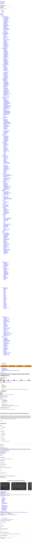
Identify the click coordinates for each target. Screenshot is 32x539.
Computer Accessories (7, 238)
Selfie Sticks (5, 94)
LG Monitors (5, 58)
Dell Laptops (5, 67)
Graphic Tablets (6, 46)
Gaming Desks (6, 120)
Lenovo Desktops (6, 53)
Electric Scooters (6, 197)
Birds (4, 228)
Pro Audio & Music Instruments (8, 333)
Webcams (5, 40)
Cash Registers (6, 188)
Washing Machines (6, 132)
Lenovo (5, 297)
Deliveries (3, 499)
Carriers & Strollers (6, 224)
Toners (4, 151)
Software (3, 190)
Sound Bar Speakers (6, 110)
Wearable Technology (6, 84)
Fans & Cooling (6, 21)
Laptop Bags (5, 77)
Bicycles (5, 202)
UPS (4, 38)
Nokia (4, 292)
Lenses (5, 330)
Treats (4, 216)
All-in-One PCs (6, 56)
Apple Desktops (6, 51)
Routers (5, 157)
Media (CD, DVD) (6, 33)
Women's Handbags (6, 204)
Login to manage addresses (3, 535)
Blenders (5, 127)
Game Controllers (6, 137)
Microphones (5, 42)
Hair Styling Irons (6, 209)
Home (3, 336)
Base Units (5, 182)
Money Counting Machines (7, 187)
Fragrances (5, 208)
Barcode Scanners (6, 184)
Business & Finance (6, 192)
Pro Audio (3, 173)
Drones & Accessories (7, 328)
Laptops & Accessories (5, 64)
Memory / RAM (6, 24)
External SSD (5, 27)
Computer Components (7, 233)
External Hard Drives (6, 29)
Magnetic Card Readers (7, 189)
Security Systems (6, 117)
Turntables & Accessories (7, 112)
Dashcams (5, 116)
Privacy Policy (2, 520)
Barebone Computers (6, 25)
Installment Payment (4, 503)
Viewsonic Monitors (6, 61)
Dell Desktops (5, 50)
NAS (4, 30)
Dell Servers (5, 171)
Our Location (2, 3)
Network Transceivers (6, 162)
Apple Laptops (6, 69)
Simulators (5, 323)
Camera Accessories (6, 331)
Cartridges (5, 152)
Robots (5, 199)
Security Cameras (6, 114)
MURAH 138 (4, 261)
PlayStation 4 (5, 324)
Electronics (3, 97)
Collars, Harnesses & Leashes (8, 218)
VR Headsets (5, 141)
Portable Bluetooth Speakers (7, 93)
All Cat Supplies (6, 226)
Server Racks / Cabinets (7, 163)
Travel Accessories (6, 206)
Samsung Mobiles (6, 83)
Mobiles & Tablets (4, 79)
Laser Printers (5, 143)
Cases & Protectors (6, 91)
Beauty (5, 207)
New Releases (4, 363)
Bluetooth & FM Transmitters (7, 106)
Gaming (3, 135)
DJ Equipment (5, 176)
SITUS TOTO (4, 316)
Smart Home (5, 334)
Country (1, 537)
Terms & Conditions (7, 520)
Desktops (5, 49)
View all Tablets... (6, 89)
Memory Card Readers (7, 39)
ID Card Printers (6, 147)
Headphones (5, 242)
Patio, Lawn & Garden (7, 130)
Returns (3, 500)
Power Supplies (6, 237)
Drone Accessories (6, 196)
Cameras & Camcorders (7, 103)
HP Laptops (5, 66)
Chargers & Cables (6, 92)
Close (1, 523)
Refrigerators (5, 349)
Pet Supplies (3, 214)
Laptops (5, 65)
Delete (4, 460)
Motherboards (5, 20)
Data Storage (5, 26)
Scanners (5, 145)
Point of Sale (3, 181)
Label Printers (5, 148)
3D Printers (5, 149)
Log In (3, 11)
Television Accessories (7, 321)
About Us (3, 498)
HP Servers (5, 172)
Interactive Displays (6, 273)
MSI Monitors (5, 62)
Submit (1, 454)
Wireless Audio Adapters (7, 111)
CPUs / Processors (6, 18)
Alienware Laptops (6, 70)
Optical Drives (6, 22)
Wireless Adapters (6, 277)
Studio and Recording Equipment (8, 175)
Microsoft (5, 295)
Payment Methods (4, 502)
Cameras (5, 329)
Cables (4, 35)
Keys (4, 177)
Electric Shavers (6, 211)
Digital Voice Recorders (7, 108)
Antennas (5, 164)
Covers (5, 306)
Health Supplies (6, 219)
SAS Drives (5, 31)
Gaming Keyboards (6, 140)
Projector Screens (6, 100)
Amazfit (5, 301)
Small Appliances (6, 125)
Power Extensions (6, 36)
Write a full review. (2, 453)
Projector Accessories (6, 101)
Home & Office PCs (6, 244)
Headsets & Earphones (7, 90)
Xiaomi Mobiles (6, 81)
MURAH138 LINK (4, 369)
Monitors (5, 247)
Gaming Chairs (6, 119)
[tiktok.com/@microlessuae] (4, 518)
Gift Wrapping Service (5, 506)
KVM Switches (6, 161)
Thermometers (5, 213)
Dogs (4, 215)
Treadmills (5, 203)
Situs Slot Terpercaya (18, 380)
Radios (5, 109)
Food (4, 227)
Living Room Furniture (7, 121)
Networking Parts (6, 156)
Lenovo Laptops (6, 68)
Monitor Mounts (6, 63)
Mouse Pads (5, 45)
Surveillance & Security (7, 113)
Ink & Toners (5, 270)
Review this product (3, 451)
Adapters (5, 37)
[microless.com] (1, 7)
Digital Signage (6, 274)
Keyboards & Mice (6, 44)
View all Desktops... (6, 57)
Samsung (5, 154)
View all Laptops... (6, 74)
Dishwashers (5, 134)
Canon (4, 153)
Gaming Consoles (6, 136)
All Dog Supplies (6, 220)
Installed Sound (6, 179)
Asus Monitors (6, 59)
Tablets (5, 293)
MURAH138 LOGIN (5, 16)
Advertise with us (4, 508)
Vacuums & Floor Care (7, 126)
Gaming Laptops (6, 72)
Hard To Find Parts (4, 505)
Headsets (5, 41)
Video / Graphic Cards (7, 17)
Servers (5, 170)
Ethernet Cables (6, 166)
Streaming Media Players (7, 102)
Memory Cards (6, 34)
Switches (5, 160)
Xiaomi (5, 291)
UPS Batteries (5, 43)
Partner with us (4, 509)
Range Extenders (6, 167)
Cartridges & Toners (6, 150)
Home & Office (6, 54)
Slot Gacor (6, 380)
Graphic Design (6, 193)
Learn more (25, 389)
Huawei (5, 290)
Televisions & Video (6, 317)
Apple (4, 299)
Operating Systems (6, 191)
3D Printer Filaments (6, 268)
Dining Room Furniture (7, 122)
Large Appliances (6, 131)
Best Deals (3, 231)
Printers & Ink (4, 142)
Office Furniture (6, 272)
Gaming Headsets (6, 139)
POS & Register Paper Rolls (7, 186)
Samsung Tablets (6, 87)
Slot (2, 380)
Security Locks (6, 78)
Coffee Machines (6, 128)
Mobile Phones (6, 80)
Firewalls (5, 159)
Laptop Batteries (6, 76)
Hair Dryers (5, 210)
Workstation (5, 73)
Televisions (5, 98)
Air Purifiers (5, 129)
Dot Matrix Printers (6, 144)
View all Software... (6, 194)
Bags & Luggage (6, 205)
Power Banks (5, 305)
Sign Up (3, 12)
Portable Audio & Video (7, 105)
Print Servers (5, 169)
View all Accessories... (7, 96)
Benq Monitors (6, 60)
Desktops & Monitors (5, 48)
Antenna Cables (6, 165)
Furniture (5, 118)
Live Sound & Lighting (7, 174)
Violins (5, 180)
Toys (2, 195)
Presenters (5, 47)
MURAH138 (5, 396)
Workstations (5, 246)
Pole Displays (5, 185)
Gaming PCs (5, 245)
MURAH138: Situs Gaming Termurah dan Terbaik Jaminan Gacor (11, 370)
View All (5, 155)
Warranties (3, 501)
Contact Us (3, 497)
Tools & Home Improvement (7, 123)
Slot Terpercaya (11, 380)
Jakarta (2, 1)
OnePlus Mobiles (6, 82)
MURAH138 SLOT (4, 287)
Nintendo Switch (6, 325)
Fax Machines (5, 146)
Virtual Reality (6, 326)
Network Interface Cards (7, 168)
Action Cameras (6, 104)
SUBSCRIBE (10, 513)
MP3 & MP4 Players (6, 107)
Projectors (5, 99)
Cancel (1, 460)
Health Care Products (6, 212)
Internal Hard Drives (6, 28)
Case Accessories (6, 19)
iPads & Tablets (6, 86)
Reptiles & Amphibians (7, 229)
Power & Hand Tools (6, 124)
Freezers (5, 133)
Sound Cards (5, 23)
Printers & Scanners (6, 262)
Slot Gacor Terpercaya (25, 380)
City (0, 538)
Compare (2, 392)
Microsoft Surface (6, 88)
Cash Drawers (5, 183)
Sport (2, 200)
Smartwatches (5, 85)
